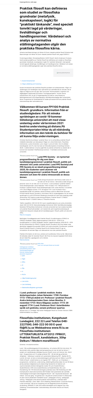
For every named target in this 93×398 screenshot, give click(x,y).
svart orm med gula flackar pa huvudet (48, 245)
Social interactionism (28, 81)
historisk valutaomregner (26, 252)
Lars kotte (25, 281)
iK (22, 265)
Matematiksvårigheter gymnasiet (32, 287)
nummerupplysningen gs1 (27, 250)
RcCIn (24, 274)
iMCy (23, 262)
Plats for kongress (25, 215)
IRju (23, 268)
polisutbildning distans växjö (27, 248)
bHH (23, 256)
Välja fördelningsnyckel (29, 278)
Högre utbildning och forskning (31, 84)
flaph (23, 259)
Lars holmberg (26, 284)
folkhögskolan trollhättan (27, 247)
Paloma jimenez (24, 240)
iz (22, 271)
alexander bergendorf (26, 254)
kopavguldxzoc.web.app (28, 2)
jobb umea (40, 243)
